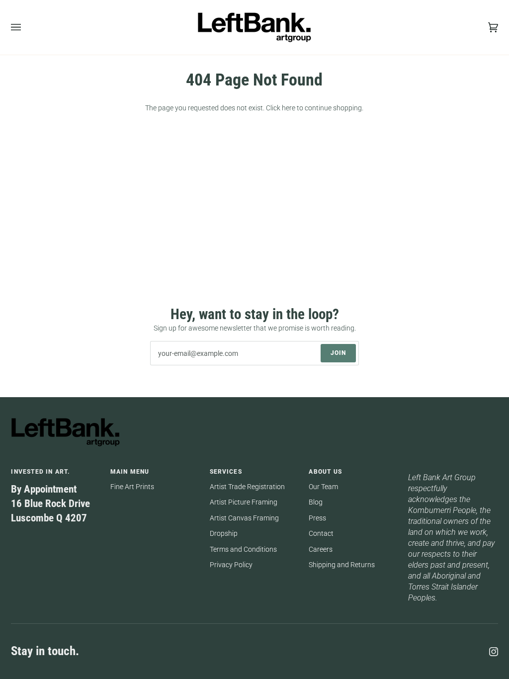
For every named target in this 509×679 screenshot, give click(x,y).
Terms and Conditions (243, 549)
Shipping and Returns (342, 565)
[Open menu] (26, 27)
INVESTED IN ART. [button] (40, 471)
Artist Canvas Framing (244, 518)
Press (317, 518)
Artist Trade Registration (247, 487)
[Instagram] (493, 651)
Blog (316, 502)
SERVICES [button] (226, 471)
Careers (321, 549)
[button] (453, 469)
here (288, 108)
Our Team (323, 487)
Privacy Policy (231, 565)
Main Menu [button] (129, 471)
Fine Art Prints (132, 487)
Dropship (224, 533)
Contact (321, 533)
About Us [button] (325, 471)
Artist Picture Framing (243, 502)
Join (338, 352)
